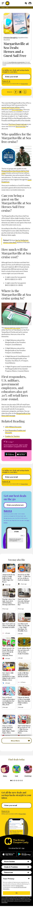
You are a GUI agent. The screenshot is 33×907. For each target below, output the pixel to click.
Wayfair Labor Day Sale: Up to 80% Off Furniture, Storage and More (8, 601)
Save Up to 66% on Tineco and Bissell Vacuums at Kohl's (8, 625)
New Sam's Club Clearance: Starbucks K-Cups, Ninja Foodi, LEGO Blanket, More (8, 676)
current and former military (10, 107)
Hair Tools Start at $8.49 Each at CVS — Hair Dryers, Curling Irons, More (24, 729)
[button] (28, 861)
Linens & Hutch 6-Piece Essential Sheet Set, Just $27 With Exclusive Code (24, 700)
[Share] (25, 92)
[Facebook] (16, 92)
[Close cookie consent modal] (29, 878)
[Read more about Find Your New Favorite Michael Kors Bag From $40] (24, 592)
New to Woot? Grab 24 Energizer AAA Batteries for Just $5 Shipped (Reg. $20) (8, 700)
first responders (17, 109)
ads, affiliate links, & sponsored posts (17, 62)
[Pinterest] (20, 92)
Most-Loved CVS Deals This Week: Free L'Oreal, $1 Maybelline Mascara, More (8, 651)
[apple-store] (8, 854)
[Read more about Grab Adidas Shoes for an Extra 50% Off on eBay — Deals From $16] (24, 642)
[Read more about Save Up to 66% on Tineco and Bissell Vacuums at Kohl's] (8, 617)
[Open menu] (3, 3)
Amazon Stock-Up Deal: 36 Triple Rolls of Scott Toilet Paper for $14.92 (8, 578)
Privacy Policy (24, 83)
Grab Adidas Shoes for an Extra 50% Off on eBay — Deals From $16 (24, 651)
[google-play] (24, 854)
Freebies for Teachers (12, 436)
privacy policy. (19, 885)
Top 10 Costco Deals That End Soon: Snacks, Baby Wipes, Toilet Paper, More (8, 729)
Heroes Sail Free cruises (12, 328)
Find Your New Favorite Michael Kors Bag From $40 (23, 601)
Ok (16, 893)
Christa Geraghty (11, 38)
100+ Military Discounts (13, 427)
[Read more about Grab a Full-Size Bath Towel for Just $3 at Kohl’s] (24, 666)
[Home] (7, 3)
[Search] (26, 3)
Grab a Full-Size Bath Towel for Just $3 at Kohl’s (23, 674)
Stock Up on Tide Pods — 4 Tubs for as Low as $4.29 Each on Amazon (24, 577)
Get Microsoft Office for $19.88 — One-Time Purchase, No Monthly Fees (23, 627)
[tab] (11, 780)
